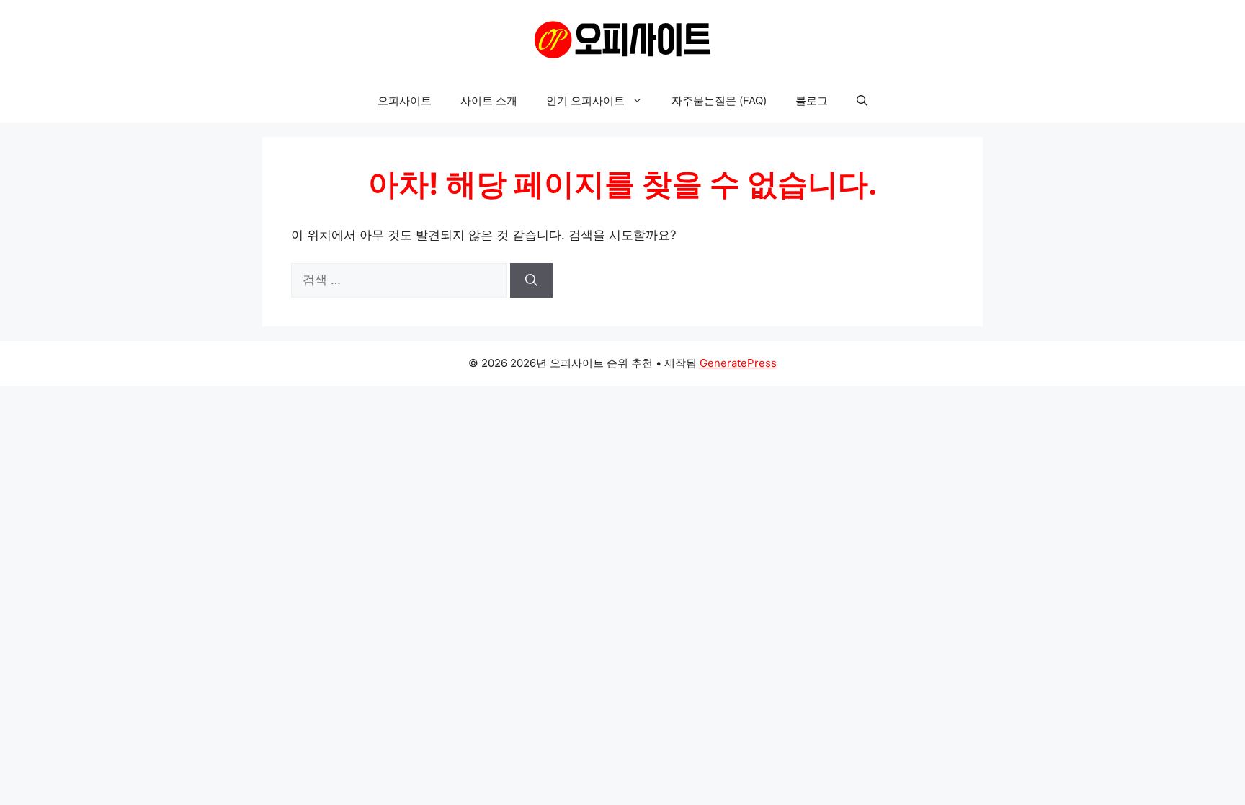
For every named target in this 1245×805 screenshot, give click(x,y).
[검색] (531, 280)
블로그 (811, 100)
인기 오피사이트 (585, 100)
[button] (862, 101)
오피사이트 (405, 100)
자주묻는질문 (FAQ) (719, 100)
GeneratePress (738, 363)
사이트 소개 (488, 100)
